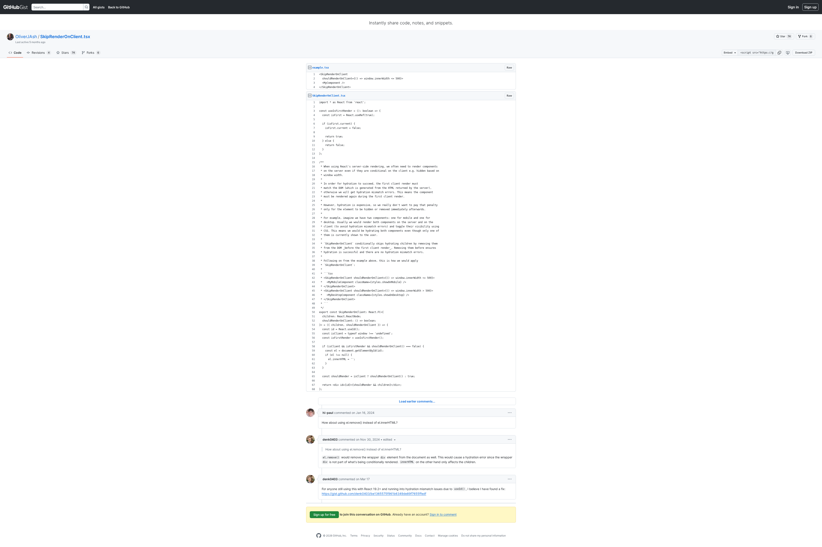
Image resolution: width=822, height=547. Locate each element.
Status (391, 535)
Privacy (365, 535)
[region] (411, 80)
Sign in (793, 7)
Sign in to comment (443, 514)
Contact (430, 535)
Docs (418, 535)
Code (17, 52)
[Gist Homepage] (15, 7)
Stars (68, 52)
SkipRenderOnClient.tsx (65, 36)
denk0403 (330, 439)
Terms (353, 535)
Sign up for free (324, 514)
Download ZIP (803, 52)
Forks (93, 52)
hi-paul (328, 412)
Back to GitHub (119, 7)
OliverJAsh (26, 36)
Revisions (41, 52)
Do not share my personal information (483, 535)
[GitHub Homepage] (318, 535)
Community (405, 535)
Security (379, 535)
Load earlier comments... (417, 401)
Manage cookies (448, 535)
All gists (99, 7)
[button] (779, 53)
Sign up (810, 7)
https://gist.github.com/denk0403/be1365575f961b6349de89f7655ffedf (374, 493)
